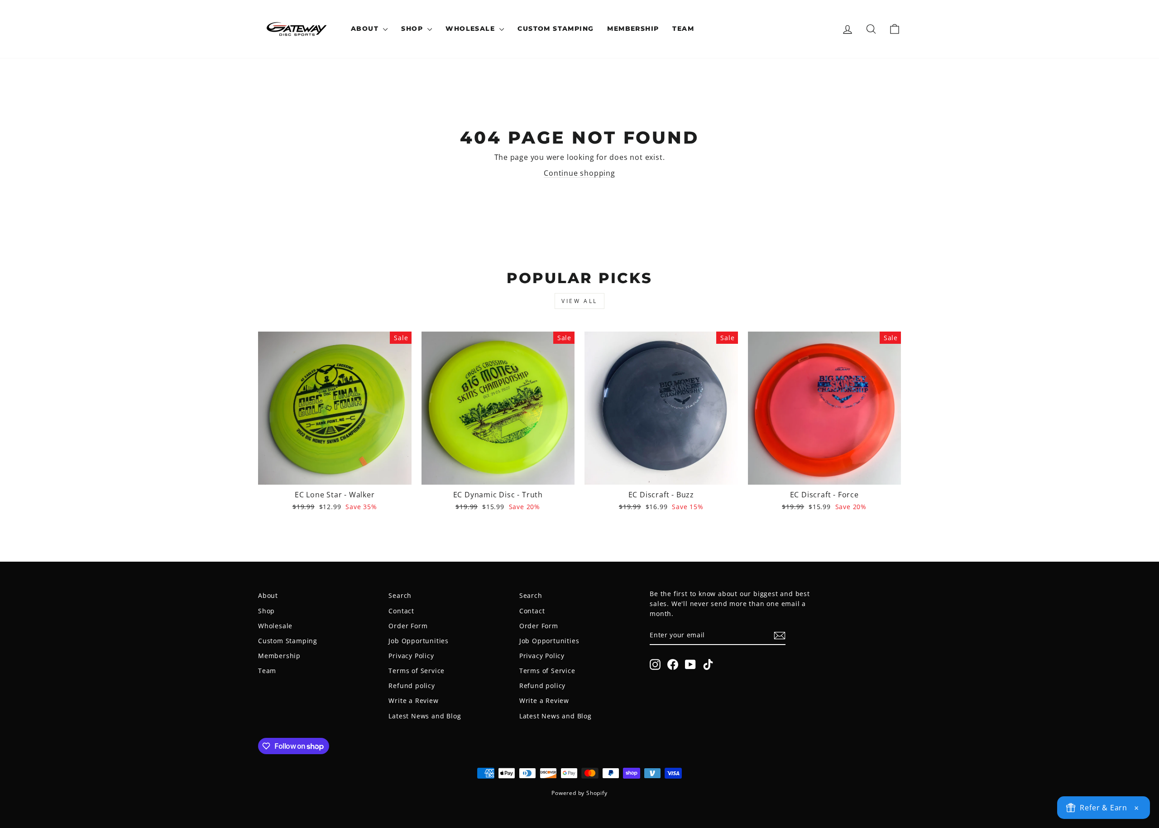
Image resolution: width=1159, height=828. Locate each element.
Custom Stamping (555, 28)
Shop (413, 28)
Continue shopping (579, 173)
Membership (633, 28)
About (366, 28)
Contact (401, 611)
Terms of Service (416, 670)
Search (400, 595)
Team (683, 28)
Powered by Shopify (579, 793)
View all (579, 301)
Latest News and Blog (424, 716)
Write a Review (413, 700)
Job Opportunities (418, 640)
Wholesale (471, 28)
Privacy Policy (411, 655)
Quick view (335, 473)
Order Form (407, 625)
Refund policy (411, 685)
